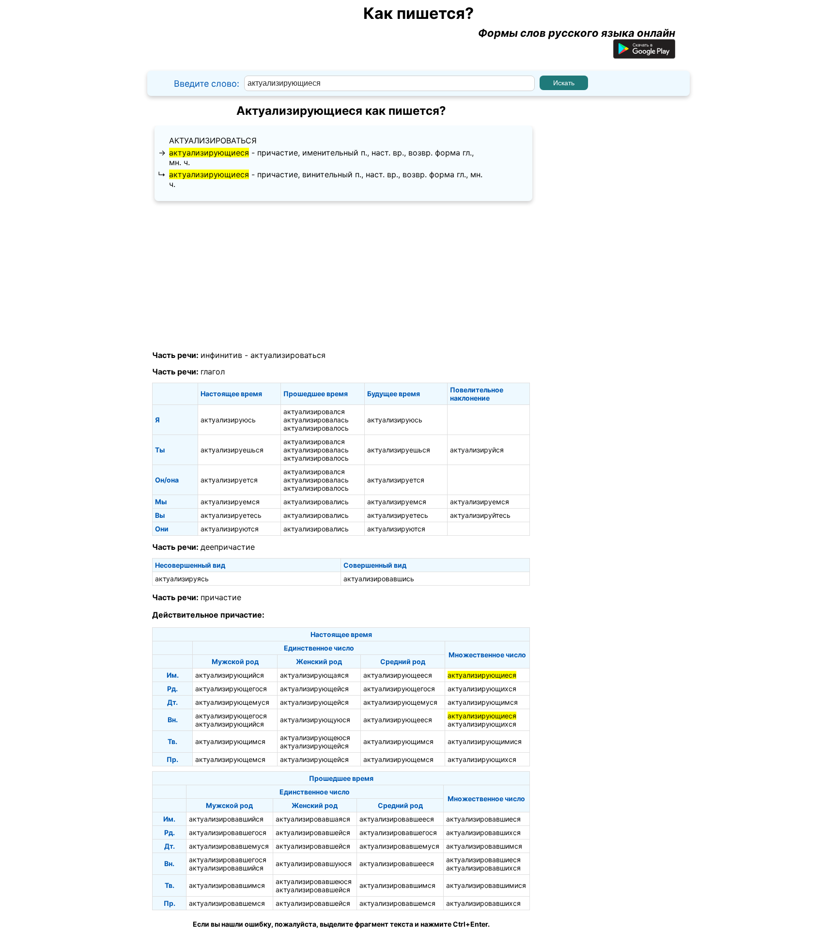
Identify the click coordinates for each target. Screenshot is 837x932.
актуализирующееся (397, 675)
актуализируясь (182, 579)
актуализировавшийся (226, 819)
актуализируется (229, 480)
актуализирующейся (314, 688)
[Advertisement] (341, 276)
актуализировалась (316, 420)
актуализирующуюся (315, 719)
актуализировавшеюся (314, 881)
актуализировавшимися (486, 885)
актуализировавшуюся (314, 863)
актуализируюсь (228, 420)
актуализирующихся (482, 688)
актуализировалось (316, 428)
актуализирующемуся (232, 702)
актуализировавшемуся (229, 846)
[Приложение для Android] (644, 54)
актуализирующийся (229, 675)
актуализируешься (232, 450)
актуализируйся (477, 450)
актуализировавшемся (227, 903)
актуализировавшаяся (313, 819)
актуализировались (316, 501)
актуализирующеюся (315, 737)
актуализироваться (213, 140)
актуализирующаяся (314, 675)
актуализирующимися (485, 741)
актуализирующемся (230, 759)
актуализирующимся (483, 702)
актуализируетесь (231, 515)
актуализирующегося (231, 688)
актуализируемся (230, 501)
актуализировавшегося (227, 832)
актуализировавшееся (396, 819)
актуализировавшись (378, 579)
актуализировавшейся (313, 832)
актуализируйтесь (480, 515)
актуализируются (230, 529)
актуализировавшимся (484, 846)
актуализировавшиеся (483, 819)
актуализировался (314, 411)
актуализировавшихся (483, 832)
